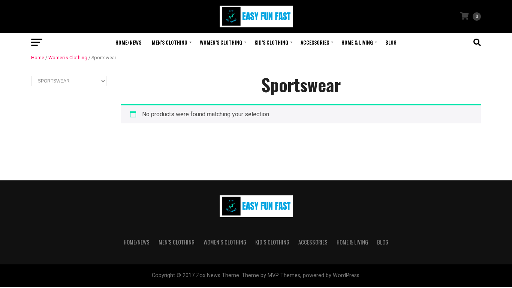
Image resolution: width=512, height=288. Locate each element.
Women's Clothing (67, 57)
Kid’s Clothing (271, 42)
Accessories (315, 42)
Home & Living (357, 42)
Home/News (128, 42)
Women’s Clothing (221, 42)
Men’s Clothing (169, 42)
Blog (391, 42)
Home (37, 57)
